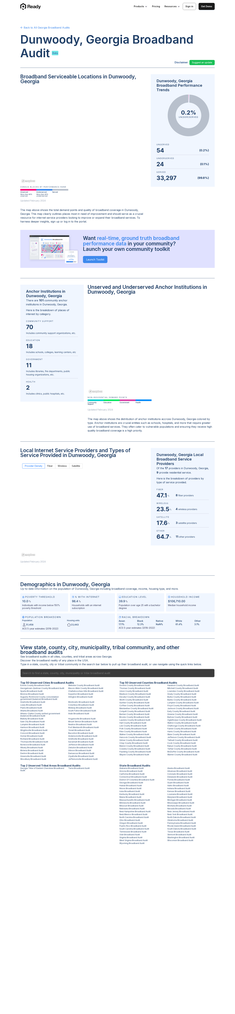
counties (67, 656)
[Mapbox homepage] (28, 181)
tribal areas (85, 656)
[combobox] (117, 673)
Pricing (156, 6)
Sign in (189, 6)
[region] (83, 136)
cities (57, 656)
